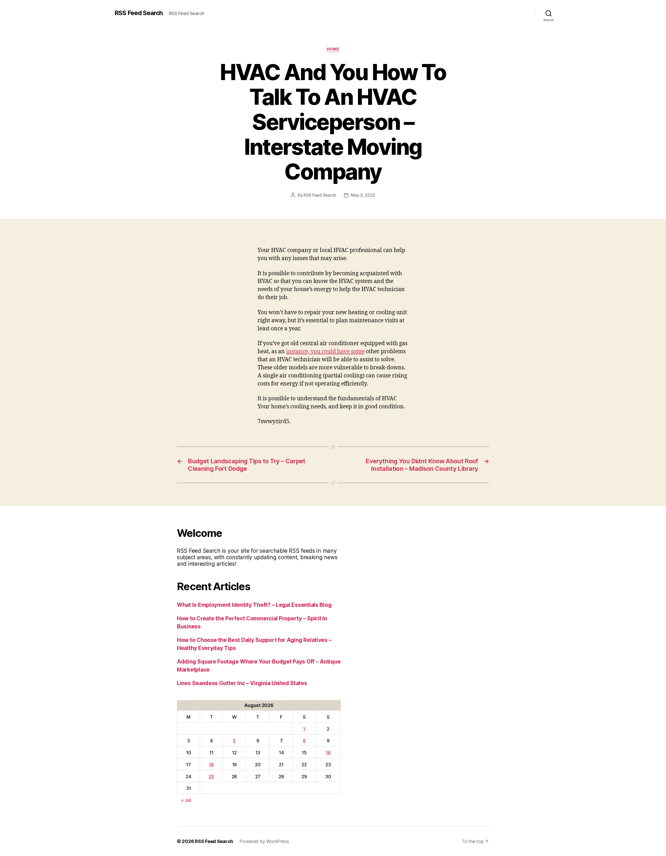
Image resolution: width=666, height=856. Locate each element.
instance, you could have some (325, 351)
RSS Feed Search (138, 13)
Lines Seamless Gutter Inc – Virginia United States (242, 683)
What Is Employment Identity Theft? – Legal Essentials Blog (254, 605)
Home (333, 49)
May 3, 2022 (363, 195)
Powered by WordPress (264, 841)
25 (211, 776)
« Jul (186, 800)
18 (211, 764)
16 (328, 752)
